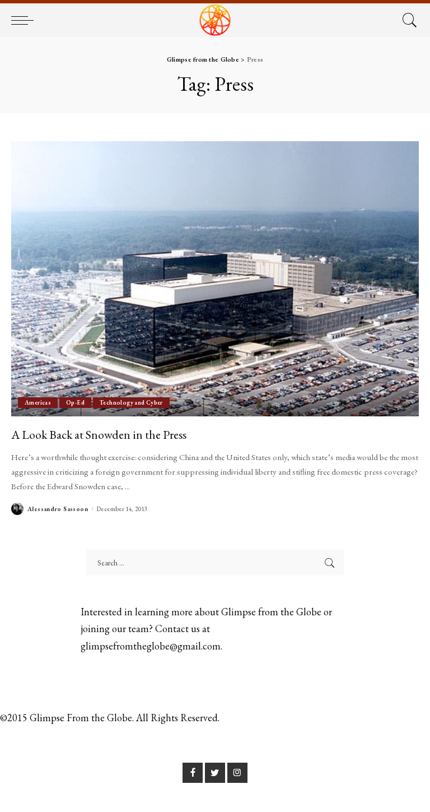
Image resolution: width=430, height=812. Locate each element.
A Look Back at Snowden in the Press (98, 434)
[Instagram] (237, 773)
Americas (38, 402)
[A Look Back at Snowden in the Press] (215, 279)
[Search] (407, 20)
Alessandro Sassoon (57, 509)
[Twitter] (215, 773)
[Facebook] (193, 773)
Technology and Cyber (131, 402)
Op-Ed (75, 402)
